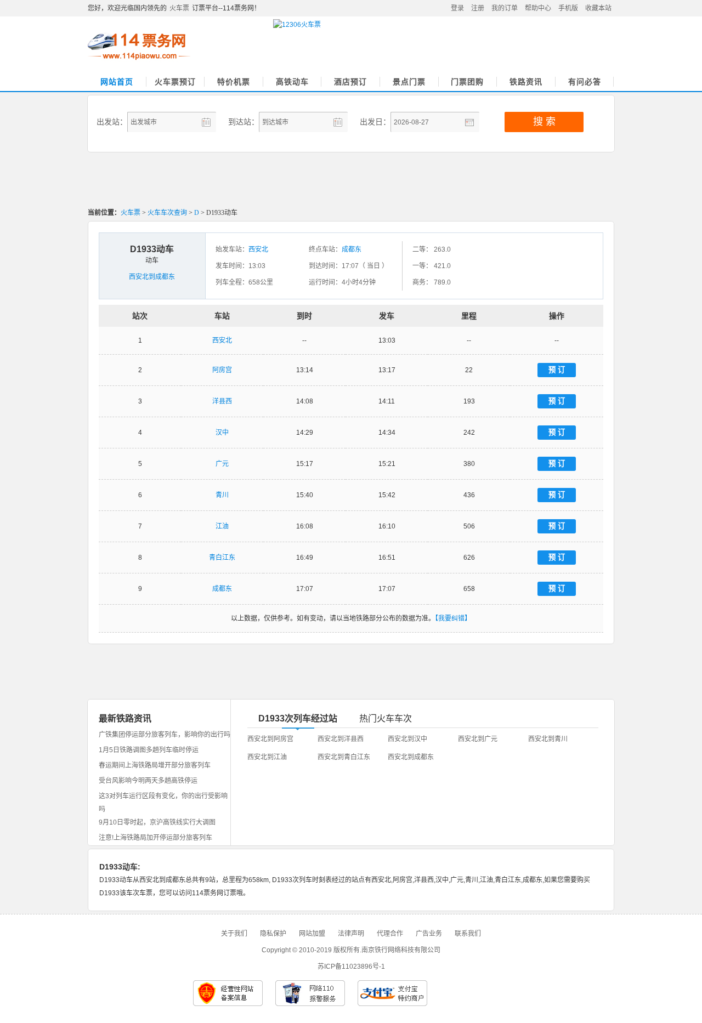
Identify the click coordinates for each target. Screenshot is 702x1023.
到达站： (243, 121)
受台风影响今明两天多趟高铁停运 (148, 781)
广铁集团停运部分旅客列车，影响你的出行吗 (164, 734)
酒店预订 (350, 81)
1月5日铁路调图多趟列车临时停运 (149, 750)
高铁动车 (292, 81)
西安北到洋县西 (341, 739)
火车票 (179, 8)
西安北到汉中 (407, 739)
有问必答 (584, 81)
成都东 (351, 249)
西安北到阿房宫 (270, 739)
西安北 (258, 249)
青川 (222, 495)
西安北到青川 (548, 739)
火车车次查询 (167, 213)
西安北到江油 (267, 757)
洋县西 (222, 401)
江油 (222, 526)
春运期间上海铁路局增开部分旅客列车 (155, 765)
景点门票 (409, 81)
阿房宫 (222, 370)
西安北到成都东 (152, 277)
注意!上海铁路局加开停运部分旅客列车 (155, 838)
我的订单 (504, 8)
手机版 (568, 8)
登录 (457, 8)
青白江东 (222, 557)
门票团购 (467, 81)
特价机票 (233, 81)
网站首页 (116, 81)
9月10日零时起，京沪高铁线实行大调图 (157, 822)
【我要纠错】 (453, 618)
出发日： (375, 121)
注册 (477, 8)
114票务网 (139, 46)
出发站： (112, 121)
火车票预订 (175, 81)
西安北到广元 (477, 739)
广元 (222, 464)
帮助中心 (538, 8)
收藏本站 (598, 8)
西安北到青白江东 (344, 757)
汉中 (222, 432)
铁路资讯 (525, 81)
